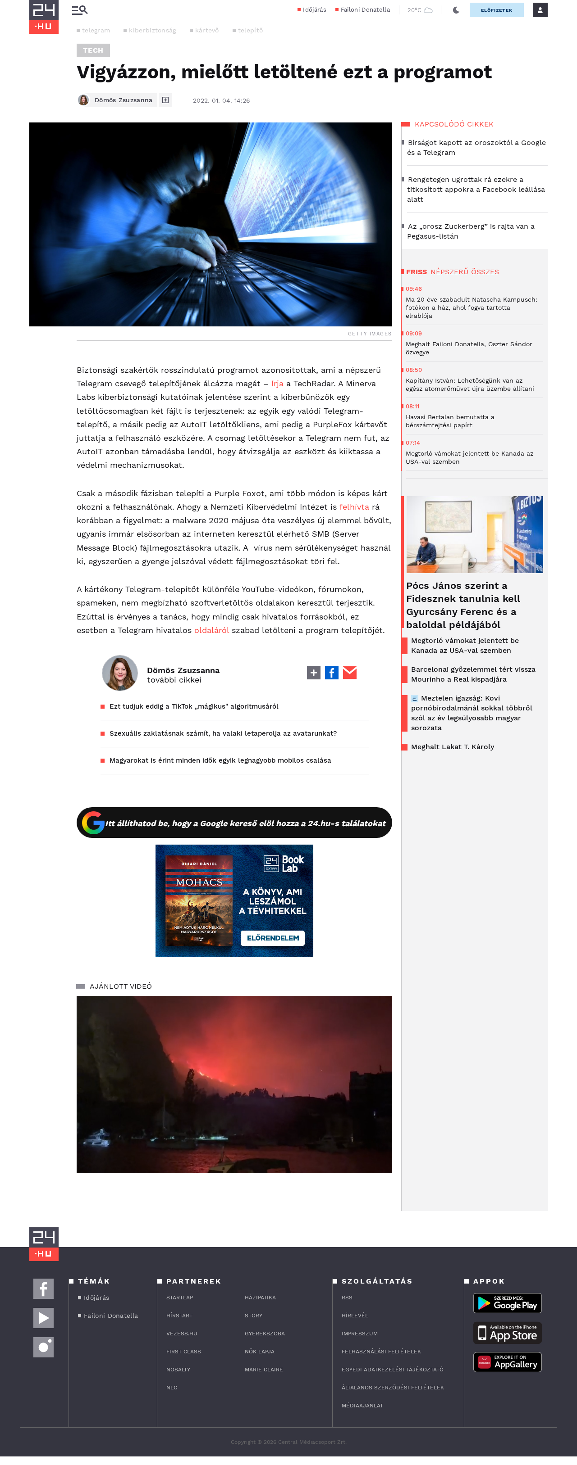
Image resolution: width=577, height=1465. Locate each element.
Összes (485, 271)
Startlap (179, 1297)
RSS (347, 1297)
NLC (171, 1387)
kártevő (207, 30)
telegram (96, 30)
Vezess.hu (181, 1333)
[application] (234, 1084)
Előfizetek (497, 10)
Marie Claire (264, 1369)
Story (253, 1315)
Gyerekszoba (265, 1333)
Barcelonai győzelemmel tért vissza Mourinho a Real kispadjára (473, 674)
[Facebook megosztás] (39, 364)
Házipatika (260, 1297)
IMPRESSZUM (360, 1333)
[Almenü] (80, 10)
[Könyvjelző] (39, 415)
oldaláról (211, 630)
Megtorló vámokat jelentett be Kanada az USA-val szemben (465, 645)
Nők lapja (260, 1351)
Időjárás (314, 9)
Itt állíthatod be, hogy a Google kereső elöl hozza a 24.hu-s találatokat (245, 823)
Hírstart (179, 1315)
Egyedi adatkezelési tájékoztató (393, 1369)
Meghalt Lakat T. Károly (452, 746)
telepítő (250, 30)
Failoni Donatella (365, 9)
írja (277, 383)
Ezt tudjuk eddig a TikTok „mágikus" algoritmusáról (194, 706)
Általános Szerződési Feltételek (393, 1387)
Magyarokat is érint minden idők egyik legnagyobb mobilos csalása (220, 760)
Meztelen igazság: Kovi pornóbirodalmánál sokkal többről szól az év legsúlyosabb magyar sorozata (471, 713)
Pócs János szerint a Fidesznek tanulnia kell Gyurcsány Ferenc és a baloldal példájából (463, 605)
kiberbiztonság (152, 30)
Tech (93, 50)
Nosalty (178, 1369)
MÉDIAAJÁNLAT (362, 1405)
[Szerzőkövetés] (165, 100)
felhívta (354, 506)
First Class (183, 1351)
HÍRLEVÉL (355, 1315)
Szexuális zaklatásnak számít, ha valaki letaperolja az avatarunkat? (223, 733)
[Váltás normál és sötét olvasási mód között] (456, 10)
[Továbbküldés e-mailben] (39, 388)
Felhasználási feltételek (381, 1351)
